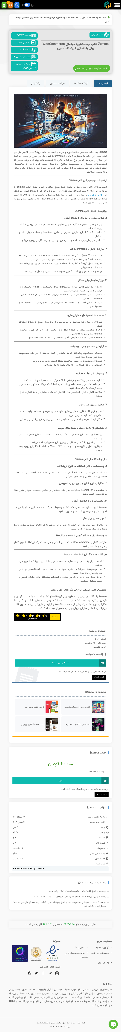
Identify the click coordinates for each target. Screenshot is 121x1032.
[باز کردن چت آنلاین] (113, 1024)
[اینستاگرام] (57, 973)
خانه (105, 17)
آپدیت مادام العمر (93, 654)
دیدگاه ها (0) (81, 83)
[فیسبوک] (43, 973)
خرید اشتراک (99, 677)
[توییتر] (36, 973)
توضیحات (103, 83)
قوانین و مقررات (102, 947)
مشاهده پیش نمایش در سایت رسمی (92, 68)
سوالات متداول (57, 83)
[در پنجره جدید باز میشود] (52, 961)
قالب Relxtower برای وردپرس (32, 724)
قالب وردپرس (85, 17)
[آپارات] (29, 973)
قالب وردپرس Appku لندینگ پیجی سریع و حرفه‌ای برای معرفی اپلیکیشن (75, 707)
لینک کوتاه (100, 864)
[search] (16, 5)
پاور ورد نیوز (103, 962)
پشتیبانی (35, 83)
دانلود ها (97, 17)
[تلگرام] (50, 973)
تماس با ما (80, 947)
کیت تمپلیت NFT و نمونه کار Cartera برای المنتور (75, 724)
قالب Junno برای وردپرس (34, 707)
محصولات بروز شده (100, 953)
